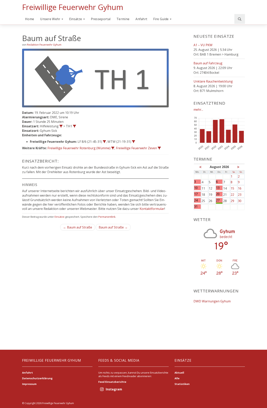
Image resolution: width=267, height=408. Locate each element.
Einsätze (76, 19)
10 (196, 188)
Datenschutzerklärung (37, 378)
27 (218, 200)
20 (218, 194)
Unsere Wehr (50, 19)
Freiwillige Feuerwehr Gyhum (72, 7)
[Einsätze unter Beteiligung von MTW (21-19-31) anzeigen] (133, 141)
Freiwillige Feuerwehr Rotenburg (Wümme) (78, 148)
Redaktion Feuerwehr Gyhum (44, 44)
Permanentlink (107, 216)
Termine (122, 19)
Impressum (29, 384)
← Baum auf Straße (77, 227)
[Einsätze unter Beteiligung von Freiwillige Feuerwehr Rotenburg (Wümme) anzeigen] (112, 148)
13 (218, 188)
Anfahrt (141, 19)
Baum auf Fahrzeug (208, 63)
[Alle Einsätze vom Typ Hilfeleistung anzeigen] (61, 126)
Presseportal (101, 19)
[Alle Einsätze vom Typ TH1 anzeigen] (74, 126)
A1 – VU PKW (203, 45)
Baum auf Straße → (113, 227)
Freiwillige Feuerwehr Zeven (136, 148)
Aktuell (179, 372)
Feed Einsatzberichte (112, 382)
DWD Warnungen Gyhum (212, 301)
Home (29, 19)
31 (196, 206)
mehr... (198, 109)
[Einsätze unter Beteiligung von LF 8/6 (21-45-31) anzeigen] (104, 141)
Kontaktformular (152, 209)
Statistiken (182, 384)
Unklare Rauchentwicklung (213, 81)
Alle (177, 378)
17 (196, 194)
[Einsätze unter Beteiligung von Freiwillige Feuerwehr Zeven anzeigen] (159, 148)
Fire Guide (161, 19)
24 (196, 200)
